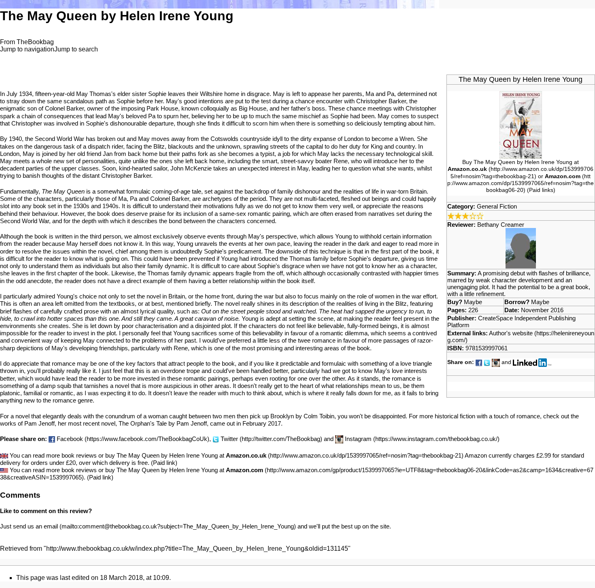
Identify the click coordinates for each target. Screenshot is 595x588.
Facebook (70, 438)
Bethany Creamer (500, 224)
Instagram (358, 438)
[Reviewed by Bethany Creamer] (521, 247)
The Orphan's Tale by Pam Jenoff (163, 423)
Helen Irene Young (552, 79)
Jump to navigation (27, 49)
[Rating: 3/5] (465, 214)
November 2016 (542, 310)
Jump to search (76, 49)
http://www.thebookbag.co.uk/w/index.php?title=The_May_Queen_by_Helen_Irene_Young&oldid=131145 (197, 548)
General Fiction (497, 206)
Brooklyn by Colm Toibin (302, 416)
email (51, 526)
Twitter (229, 438)
